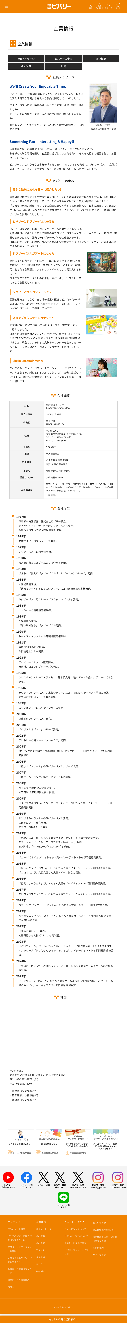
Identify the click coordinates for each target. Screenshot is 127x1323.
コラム (11, 1287)
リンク (39, 1264)
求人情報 (40, 1257)
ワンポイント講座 (16, 1229)
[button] (6, 6)
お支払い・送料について (76, 1236)
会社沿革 (26, 66)
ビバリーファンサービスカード (77, 1252)
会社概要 (101, 58)
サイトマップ (99, 1254)
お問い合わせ (99, 1222)
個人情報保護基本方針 (103, 1229)
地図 (63, 66)
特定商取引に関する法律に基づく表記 (105, 1238)
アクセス (40, 1250)
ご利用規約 (98, 1247)
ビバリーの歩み (63, 58)
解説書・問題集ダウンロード (20, 1270)
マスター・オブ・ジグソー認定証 (20, 1248)
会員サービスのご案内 (75, 1243)
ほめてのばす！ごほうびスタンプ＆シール (20, 1238)
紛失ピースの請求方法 (18, 1279)
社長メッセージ (26, 58)
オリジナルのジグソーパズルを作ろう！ (20, 1260)
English (40, 1271)
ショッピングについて (75, 1229)
